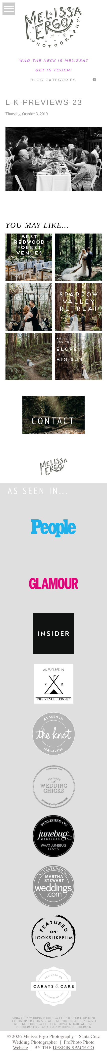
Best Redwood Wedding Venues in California (22, 259)
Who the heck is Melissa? (53, 61)
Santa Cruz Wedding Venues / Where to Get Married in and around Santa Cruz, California (24, 215)
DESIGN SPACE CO (73, 1047)
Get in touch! (53, 70)
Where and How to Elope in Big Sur (77, 351)
